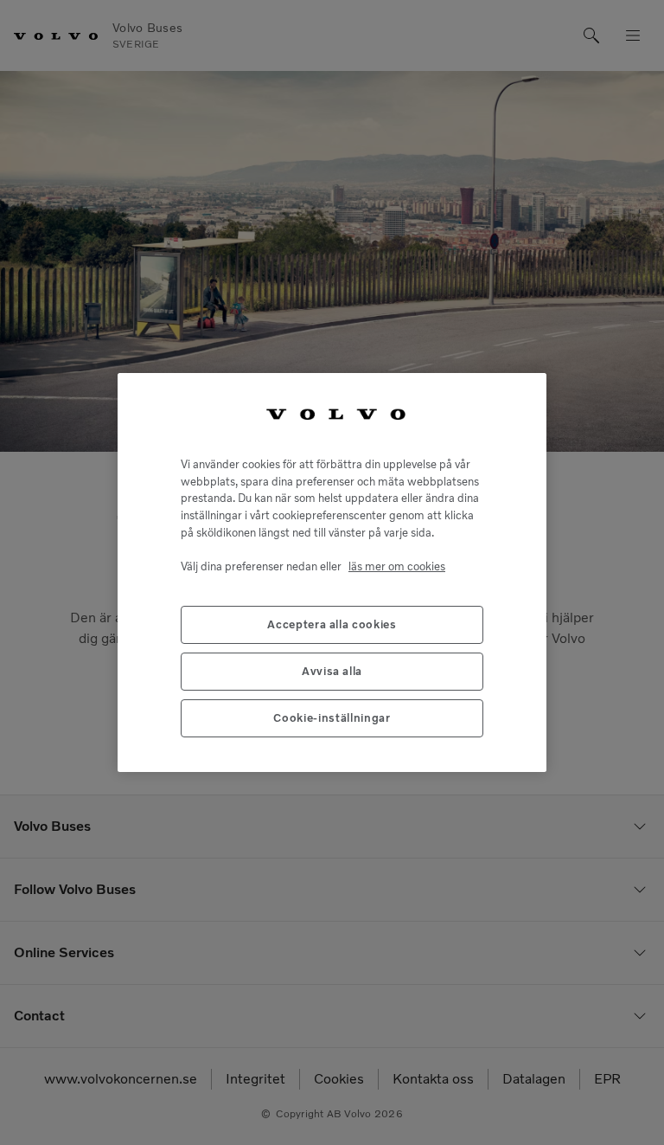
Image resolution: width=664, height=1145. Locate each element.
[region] (332, 572)
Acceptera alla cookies (331, 624)
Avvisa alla (332, 671)
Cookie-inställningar (331, 717)
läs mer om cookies (396, 566)
